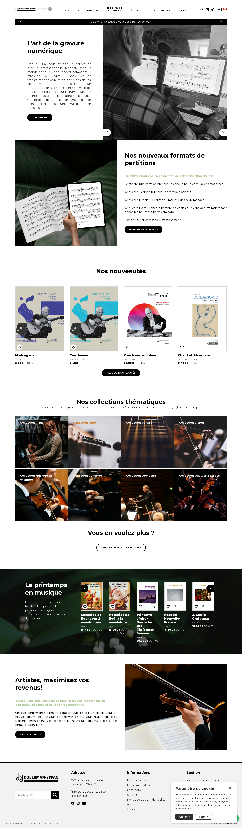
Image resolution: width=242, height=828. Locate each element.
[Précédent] (21, 21)
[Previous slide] (84, 588)
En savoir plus (30, 734)
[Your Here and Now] (148, 325)
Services (92, 10)
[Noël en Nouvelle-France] (175, 606)
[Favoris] (19, 347)
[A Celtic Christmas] (203, 604)
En (218, 9)
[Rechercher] (55, 795)
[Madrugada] (39, 325)
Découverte (161, 10)
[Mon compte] (212, 9)
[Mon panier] (207, 9)
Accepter (184, 816)
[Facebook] (72, 803)
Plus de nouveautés (121, 372)
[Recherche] (201, 9)
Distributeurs (136, 780)
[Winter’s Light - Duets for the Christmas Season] (147, 611)
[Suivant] (223, 132)
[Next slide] (210, 588)
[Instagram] (78, 803)
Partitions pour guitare (203, 780)
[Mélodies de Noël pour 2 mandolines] (92, 606)
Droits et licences (114, 9)
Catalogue (70, 10)
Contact (183, 10)
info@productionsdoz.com (90, 791)
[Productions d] (37, 778)
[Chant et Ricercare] (202, 325)
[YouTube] (84, 803)
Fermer (203, 816)
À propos (138, 10)
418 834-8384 (80, 795)
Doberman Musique (141, 785)
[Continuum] (94, 325)
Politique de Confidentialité (146, 799)
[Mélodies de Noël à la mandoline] (119, 607)
